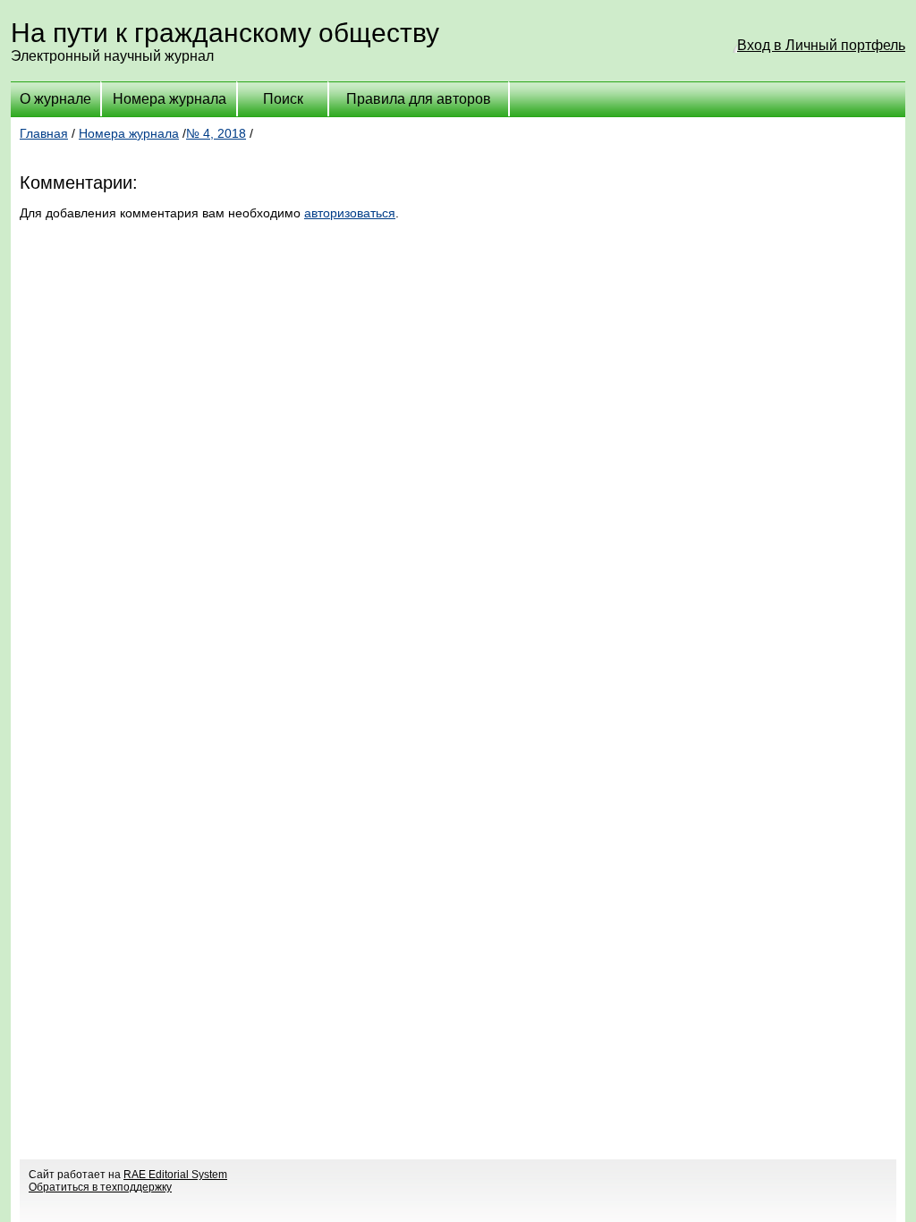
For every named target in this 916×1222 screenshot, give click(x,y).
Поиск (283, 98)
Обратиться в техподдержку (100, 1187)
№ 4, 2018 (216, 133)
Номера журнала (169, 98)
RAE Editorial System (175, 1174)
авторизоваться (349, 213)
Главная (44, 133)
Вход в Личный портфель (821, 45)
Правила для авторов (418, 98)
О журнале (55, 98)
